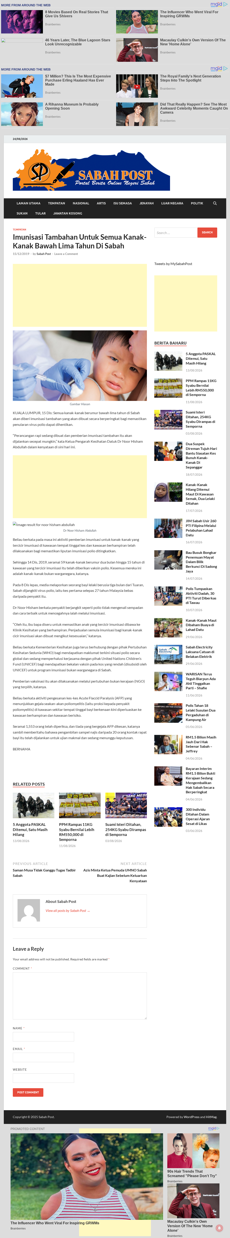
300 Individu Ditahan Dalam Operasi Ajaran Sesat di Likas (198, 816)
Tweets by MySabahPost (173, 263)
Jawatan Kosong (67, 213)
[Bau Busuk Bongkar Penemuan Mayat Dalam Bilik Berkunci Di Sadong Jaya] (168, 553)
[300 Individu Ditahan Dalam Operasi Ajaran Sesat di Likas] (168, 810)
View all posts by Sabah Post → (68, 910)
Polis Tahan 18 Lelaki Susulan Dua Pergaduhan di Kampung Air (200, 712)
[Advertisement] (80, 295)
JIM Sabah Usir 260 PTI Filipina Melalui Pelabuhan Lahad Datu (201, 528)
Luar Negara (172, 203)
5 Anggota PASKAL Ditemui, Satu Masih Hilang (30, 829)
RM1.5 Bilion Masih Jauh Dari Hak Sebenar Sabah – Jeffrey (201, 744)
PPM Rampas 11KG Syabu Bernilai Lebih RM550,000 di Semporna (76, 832)
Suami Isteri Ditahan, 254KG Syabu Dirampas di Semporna (125, 829)
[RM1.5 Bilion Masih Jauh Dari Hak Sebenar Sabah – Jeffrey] (168, 737)
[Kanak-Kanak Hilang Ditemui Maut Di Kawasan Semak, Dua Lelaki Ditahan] (168, 485)
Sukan (22, 213)
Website (20, 1069)
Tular (40, 213)
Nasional (81, 203)
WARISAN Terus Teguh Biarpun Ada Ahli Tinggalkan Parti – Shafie (201, 681)
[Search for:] (185, 233)
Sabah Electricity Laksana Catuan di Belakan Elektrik (200, 652)
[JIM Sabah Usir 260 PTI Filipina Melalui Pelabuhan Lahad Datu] (168, 521)
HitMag (211, 1117)
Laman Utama (28, 203)
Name (19, 1028)
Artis (101, 203)
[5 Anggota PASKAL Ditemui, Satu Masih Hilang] (33, 807)
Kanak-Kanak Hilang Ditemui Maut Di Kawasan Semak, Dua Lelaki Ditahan (200, 493)
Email (19, 1049)
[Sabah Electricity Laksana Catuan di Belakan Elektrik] (168, 647)
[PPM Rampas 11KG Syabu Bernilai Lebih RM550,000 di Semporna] (80, 807)
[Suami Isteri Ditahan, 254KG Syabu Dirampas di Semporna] (126, 807)
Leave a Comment (66, 254)
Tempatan (56, 203)
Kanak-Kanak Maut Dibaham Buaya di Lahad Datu (201, 625)
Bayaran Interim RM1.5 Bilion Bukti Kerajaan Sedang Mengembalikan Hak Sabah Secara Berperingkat (200, 780)
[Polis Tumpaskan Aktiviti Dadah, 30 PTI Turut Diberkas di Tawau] (168, 589)
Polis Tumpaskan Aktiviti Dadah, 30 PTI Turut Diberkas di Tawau (201, 595)
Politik (197, 203)
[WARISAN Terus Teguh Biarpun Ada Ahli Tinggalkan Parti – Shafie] (168, 674)
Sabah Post (44, 254)
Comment (22, 968)
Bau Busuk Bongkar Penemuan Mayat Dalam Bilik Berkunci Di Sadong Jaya (201, 561)
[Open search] (215, 203)
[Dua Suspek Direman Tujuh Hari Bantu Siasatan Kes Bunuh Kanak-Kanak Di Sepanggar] (168, 444)
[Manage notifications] (219, 1228)
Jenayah (146, 203)
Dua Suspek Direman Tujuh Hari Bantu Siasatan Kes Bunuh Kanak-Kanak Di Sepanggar (201, 455)
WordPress (191, 1117)
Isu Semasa (122, 203)
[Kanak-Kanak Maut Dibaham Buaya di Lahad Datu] (168, 621)
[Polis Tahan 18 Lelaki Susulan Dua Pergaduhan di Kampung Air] (168, 706)
